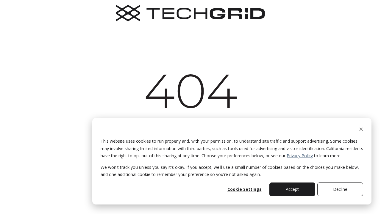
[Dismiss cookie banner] (361, 130)
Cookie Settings (244, 189)
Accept (292, 189)
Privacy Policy (300, 155)
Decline (340, 189)
